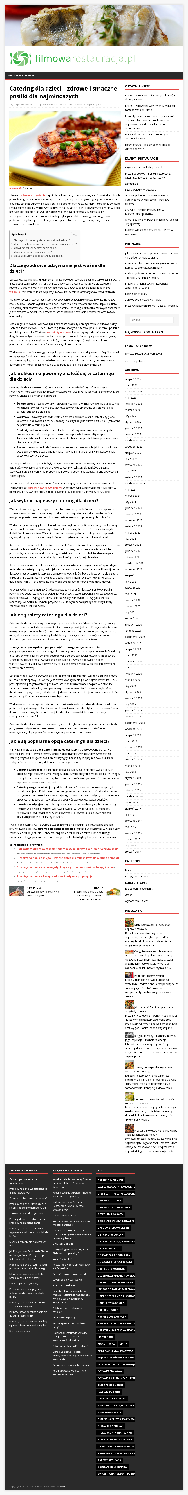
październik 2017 (135, 796)
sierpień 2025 (133, 453)
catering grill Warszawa (114, 1207)
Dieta (128, 870)
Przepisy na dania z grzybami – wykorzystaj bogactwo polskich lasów (26, 1292)
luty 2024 (130, 502)
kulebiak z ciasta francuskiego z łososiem (124, 1323)
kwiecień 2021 (133, 600)
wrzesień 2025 (133, 446)
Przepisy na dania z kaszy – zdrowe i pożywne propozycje (54, 876)
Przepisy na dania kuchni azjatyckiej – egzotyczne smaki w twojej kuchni (65, 867)
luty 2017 (130, 845)
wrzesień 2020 (133, 643)
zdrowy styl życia (109, 1460)
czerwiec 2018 (133, 747)
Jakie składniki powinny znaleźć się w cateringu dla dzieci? (45, 244)
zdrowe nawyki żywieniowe (45, 487)
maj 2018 (130, 753)
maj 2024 (130, 489)
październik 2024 (135, 483)
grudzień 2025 (133, 428)
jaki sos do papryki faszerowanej (119, 1289)
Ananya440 (15, 188)
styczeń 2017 (133, 851)
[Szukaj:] (152, 320)
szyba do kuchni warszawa (115, 1439)
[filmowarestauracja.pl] (94, 44)
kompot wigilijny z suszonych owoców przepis (128, 1296)
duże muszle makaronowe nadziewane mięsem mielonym (133, 1275)
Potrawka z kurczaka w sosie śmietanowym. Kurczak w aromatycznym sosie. (68, 849)
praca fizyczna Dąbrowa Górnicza (120, 1405)
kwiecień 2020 (133, 673)
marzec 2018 (132, 765)
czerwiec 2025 (133, 465)
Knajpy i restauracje (137, 876)
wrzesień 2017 (133, 802)
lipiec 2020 (131, 655)
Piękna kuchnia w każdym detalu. (144, 167)
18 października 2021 (25, 104)
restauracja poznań (111, 1426)
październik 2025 (135, 440)
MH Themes (59, 1486)
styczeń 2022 (133, 544)
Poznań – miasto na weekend (69, 1274)
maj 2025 (130, 471)
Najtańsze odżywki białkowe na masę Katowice (127, 1357)
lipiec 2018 (131, 741)
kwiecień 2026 (133, 403)
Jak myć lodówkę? (62, 1259)
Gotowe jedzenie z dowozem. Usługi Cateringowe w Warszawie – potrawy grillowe (147, 199)
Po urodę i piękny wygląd (149, 975)
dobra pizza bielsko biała (114, 1255)
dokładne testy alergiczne (115, 1262)
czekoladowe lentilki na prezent (119, 1221)
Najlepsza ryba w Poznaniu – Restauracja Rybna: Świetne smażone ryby (69, 1205)
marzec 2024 (132, 495)
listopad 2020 (133, 630)
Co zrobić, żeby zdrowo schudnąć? (28, 1198)
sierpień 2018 (133, 735)
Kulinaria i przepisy (83, 104)
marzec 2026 (132, 410)
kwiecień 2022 (133, 526)
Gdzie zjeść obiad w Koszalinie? (70, 1346)
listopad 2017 (133, 790)
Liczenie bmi (105, 1337)
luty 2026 (130, 416)
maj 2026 (130, 397)
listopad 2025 (133, 434)
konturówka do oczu (112, 1303)
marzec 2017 (132, 839)
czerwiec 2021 (133, 587)
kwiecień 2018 (133, 759)
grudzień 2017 (133, 784)
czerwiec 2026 (133, 391)
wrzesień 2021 (133, 569)
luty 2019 (130, 704)
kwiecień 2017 (133, 833)
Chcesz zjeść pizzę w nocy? (24, 1283)
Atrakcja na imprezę (64, 1317)
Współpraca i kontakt (22, 75)
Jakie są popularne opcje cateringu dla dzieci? (38, 255)
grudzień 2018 (133, 710)
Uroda (128, 895)
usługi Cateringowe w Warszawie (119, 1446)
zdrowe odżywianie (33, 195)
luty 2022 (130, 538)
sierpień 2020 (133, 649)
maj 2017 (130, 827)
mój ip (123, 1344)
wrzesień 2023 (133, 520)
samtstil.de (131, 183)
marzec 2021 (132, 606)
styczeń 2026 (133, 422)
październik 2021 (135, 563)
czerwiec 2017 (133, 821)
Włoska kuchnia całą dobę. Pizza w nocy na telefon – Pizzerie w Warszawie (72, 1183)
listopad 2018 (133, 716)
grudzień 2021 (133, 551)
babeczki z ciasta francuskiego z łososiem (124, 1186)
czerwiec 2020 (133, 661)
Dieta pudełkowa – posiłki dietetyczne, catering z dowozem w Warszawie (72, 1355)
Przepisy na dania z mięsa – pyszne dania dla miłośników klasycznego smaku (68, 858)
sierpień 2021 (133, 575)
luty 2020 (130, 686)
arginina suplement (110, 1180)
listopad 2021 (133, 557)
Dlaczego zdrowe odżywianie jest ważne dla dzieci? (42, 240)
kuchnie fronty (108, 1309)
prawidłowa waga (109, 1412)
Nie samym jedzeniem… (139, 888)
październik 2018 (135, 722)
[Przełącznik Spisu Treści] (72, 235)
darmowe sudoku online (113, 1227)
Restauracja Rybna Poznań (115, 1432)
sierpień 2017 (133, 808)
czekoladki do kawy (110, 1214)
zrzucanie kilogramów (112, 1467)
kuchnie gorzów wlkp (112, 1316)
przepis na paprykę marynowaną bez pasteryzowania (131, 1419)
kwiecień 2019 (133, 698)
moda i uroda (106, 1344)
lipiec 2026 (131, 385)
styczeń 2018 (133, 778)
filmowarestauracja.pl (54, 104)
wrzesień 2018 (133, 729)
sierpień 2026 (133, 379)
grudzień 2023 (133, 508)
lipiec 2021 (131, 581)
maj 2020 (130, 667)
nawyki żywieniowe (59, 332)
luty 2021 (130, 612)
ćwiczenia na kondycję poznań (117, 1473)
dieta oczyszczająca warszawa (117, 1241)
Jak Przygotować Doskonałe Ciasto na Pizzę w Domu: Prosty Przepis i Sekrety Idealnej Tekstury (28, 1255)
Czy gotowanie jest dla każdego (153, 951)
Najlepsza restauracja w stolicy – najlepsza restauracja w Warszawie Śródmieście (71, 1336)
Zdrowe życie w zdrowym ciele (143, 299)
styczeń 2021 (133, 618)
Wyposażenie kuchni (137, 901)
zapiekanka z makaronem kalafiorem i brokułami (129, 1453)
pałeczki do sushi (109, 1391)
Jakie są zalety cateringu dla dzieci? (33, 252)
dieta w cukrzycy (109, 1248)
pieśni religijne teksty (112, 1398)
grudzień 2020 (133, 624)
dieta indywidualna (110, 1234)
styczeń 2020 (133, 692)
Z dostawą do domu (64, 1285)
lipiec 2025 (131, 459)
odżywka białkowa (110, 1371)
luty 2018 (130, 771)
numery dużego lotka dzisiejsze (118, 1364)
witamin (14, 292)
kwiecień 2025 (133, 477)
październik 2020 (135, 636)
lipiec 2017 (131, 814)
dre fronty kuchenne (111, 1268)
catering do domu (109, 1200)
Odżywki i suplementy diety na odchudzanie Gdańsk (131, 1378)
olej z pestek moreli (110, 1385)
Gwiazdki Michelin (63, 1243)
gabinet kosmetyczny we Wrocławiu (121, 1282)
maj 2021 (130, 594)
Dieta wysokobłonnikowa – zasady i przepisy (151, 305)
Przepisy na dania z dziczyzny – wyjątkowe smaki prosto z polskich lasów (28, 1232)
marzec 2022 (132, 532)
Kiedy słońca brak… (136, 293)
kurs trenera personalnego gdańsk (121, 1330)
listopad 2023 (133, 514)
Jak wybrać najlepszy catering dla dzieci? (35, 248)
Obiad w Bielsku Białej (65, 1215)
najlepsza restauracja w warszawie (120, 1350)
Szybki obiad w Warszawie (140, 189)
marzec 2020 (132, 679)
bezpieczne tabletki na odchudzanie (121, 1193)
